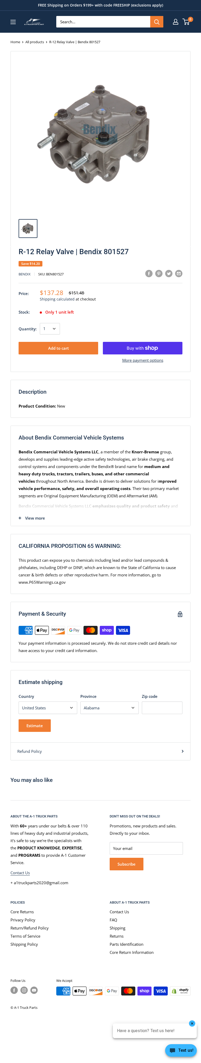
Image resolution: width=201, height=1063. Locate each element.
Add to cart (58, 348)
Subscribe (127, 864)
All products (34, 42)
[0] (186, 22)
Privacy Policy (22, 919)
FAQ (113, 919)
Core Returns (22, 911)
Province (88, 696)
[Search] (156, 21)
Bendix (25, 274)
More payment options (142, 360)
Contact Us (20, 872)
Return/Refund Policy (29, 928)
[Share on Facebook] (149, 273)
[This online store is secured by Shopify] (180, 991)
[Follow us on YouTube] (34, 990)
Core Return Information (132, 952)
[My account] (175, 22)
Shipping (117, 928)
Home (15, 42)
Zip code (150, 696)
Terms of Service (25, 936)
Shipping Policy (24, 944)
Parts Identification (126, 944)
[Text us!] (181, 1052)
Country (26, 696)
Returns (117, 936)
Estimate (34, 725)
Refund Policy (29, 751)
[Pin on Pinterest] (159, 273)
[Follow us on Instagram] (24, 990)
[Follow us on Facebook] (14, 990)
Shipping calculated (57, 299)
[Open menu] (13, 22)
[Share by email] (178, 273)
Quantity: (28, 328)
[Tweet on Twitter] (168, 273)
